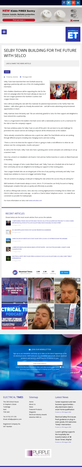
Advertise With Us (35, 417)
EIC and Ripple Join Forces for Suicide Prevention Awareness (31, 230)
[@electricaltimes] (15, 272)
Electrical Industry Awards (38, 415)
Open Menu (4, 32)
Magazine (32, 412)
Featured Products (35, 409)
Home (31, 402)
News (31, 407)
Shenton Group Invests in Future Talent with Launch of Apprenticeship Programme (39, 239)
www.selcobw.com (35, 200)
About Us (32, 404)
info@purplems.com (15, 419)
